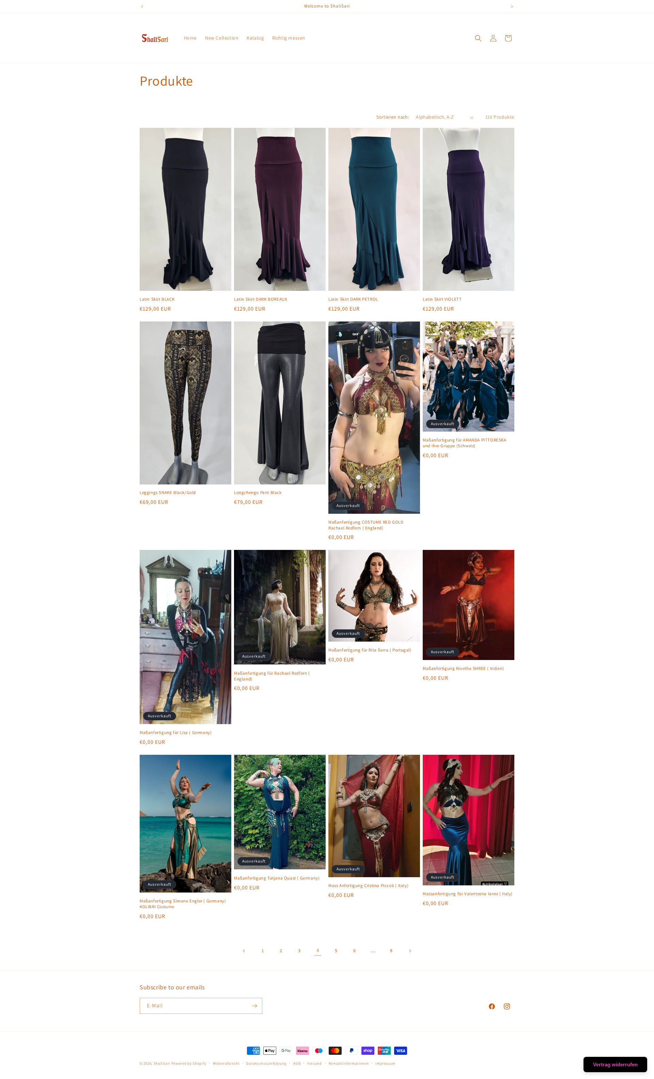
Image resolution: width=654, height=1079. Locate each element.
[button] (478, 38)
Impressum (385, 1063)
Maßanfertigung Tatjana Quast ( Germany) (277, 878)
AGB (296, 1063)
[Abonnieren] (254, 1006)
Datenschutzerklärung (266, 1063)
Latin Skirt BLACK (157, 299)
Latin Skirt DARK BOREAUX (260, 299)
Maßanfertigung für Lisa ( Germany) (176, 732)
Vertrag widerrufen (615, 1064)
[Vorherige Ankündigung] (142, 6)
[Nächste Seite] (409, 950)
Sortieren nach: (392, 117)
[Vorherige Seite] (244, 950)
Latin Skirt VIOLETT (442, 299)
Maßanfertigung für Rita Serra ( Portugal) (369, 650)
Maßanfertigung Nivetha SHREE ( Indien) (463, 668)
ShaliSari (162, 1063)
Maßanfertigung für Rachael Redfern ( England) (272, 676)
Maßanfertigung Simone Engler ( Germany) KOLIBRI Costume (183, 904)
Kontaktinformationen (349, 1063)
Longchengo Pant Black (258, 492)
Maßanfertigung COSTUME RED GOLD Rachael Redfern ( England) (366, 525)
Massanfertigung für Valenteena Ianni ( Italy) (468, 894)
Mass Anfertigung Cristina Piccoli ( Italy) (368, 885)
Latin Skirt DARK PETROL (353, 299)
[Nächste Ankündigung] (511, 6)
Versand (314, 1063)
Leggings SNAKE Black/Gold (168, 492)
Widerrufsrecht (226, 1063)
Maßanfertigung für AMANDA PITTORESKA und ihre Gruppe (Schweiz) (465, 443)
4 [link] (318, 950)
